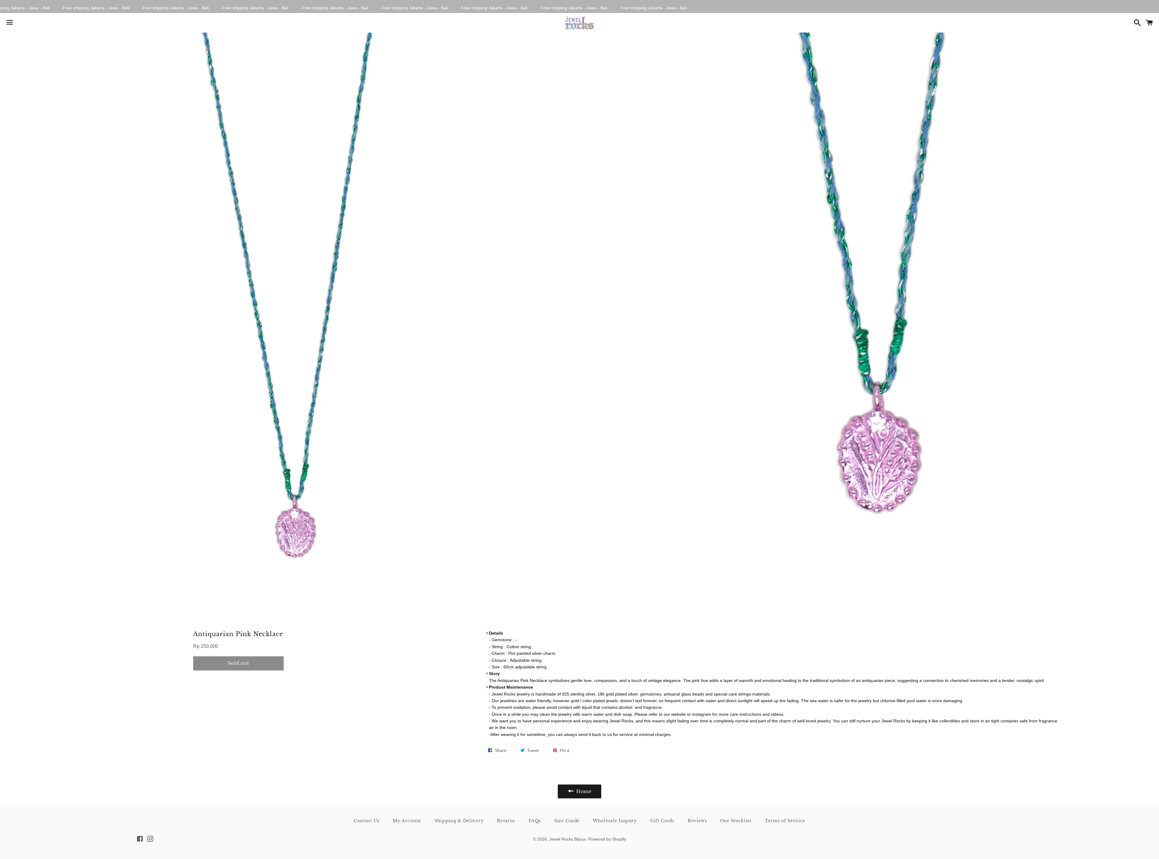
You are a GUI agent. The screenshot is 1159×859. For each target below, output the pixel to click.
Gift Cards (662, 820)
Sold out (238, 663)
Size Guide (567, 820)
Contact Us (366, 820)
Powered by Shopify (607, 839)
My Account (407, 820)
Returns (506, 820)
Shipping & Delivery (459, 820)
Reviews (697, 820)
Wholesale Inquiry (615, 820)
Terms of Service (785, 820)
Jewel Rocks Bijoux (567, 839)
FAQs (534, 820)
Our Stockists (736, 820)
